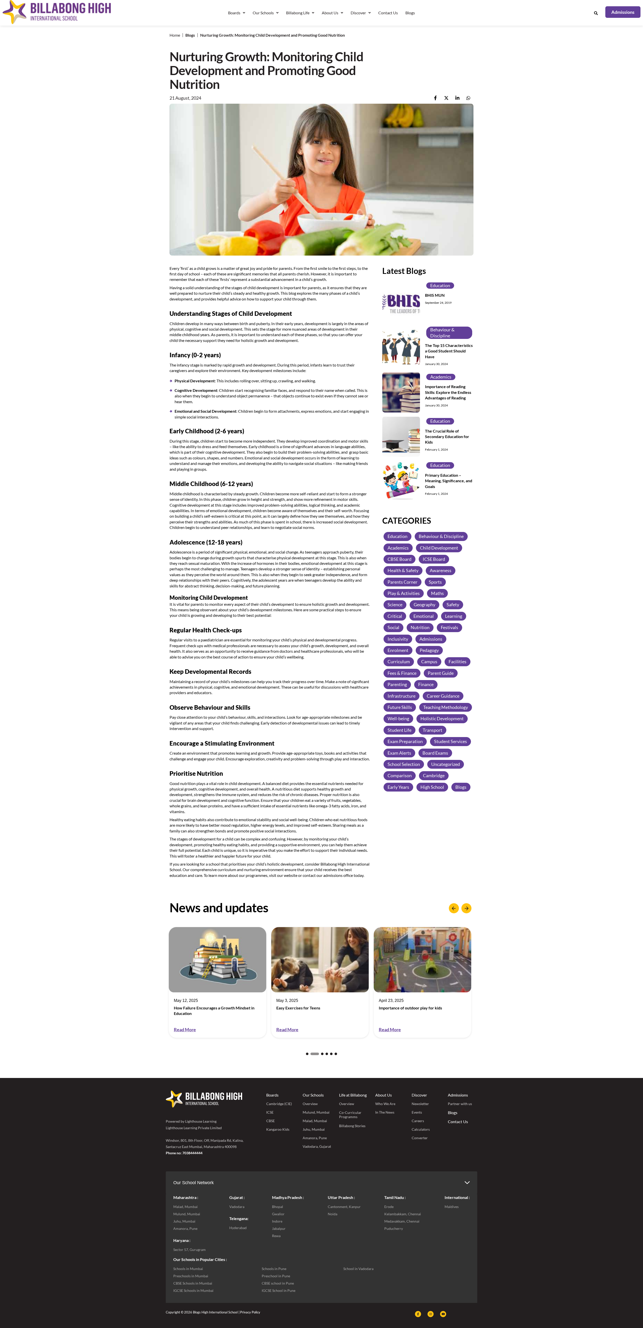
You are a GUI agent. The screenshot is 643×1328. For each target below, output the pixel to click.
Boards (272, 1095)
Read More (185, 1029)
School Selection (404, 764)
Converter (420, 1138)
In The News (384, 1112)
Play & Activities (404, 593)
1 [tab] (307, 1054)
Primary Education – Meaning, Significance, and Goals (448, 480)
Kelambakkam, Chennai (402, 1214)
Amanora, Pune (315, 1138)
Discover (419, 1095)
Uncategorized (445, 764)
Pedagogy (429, 650)
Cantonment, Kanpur (344, 1206)
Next (466, 908)
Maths (437, 593)
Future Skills (400, 707)
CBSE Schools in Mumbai (192, 1283)
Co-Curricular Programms (350, 1114)
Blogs (410, 12)
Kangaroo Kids (277, 1129)
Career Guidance (443, 695)
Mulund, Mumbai (316, 1112)
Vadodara (236, 1206)
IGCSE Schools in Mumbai (193, 1290)
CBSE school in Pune (278, 1283)
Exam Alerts (399, 752)
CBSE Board (399, 559)
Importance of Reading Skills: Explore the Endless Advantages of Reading (448, 392)
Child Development (439, 547)
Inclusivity (398, 638)
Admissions (430, 638)
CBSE (270, 1121)
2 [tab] (311, 1054)
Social (393, 627)
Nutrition (420, 627)
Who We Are (385, 1104)
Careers (418, 1121)
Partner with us (460, 1104)
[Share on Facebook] (435, 98)
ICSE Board (434, 559)
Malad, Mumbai (315, 1121)
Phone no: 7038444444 (184, 1153)
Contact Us (388, 12)
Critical (395, 616)
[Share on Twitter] (446, 98)
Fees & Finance (402, 673)
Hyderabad (238, 1228)
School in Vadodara (358, 1268)
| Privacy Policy (249, 1312)
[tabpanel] (217, 982)
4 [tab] (327, 1054)
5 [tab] (331, 1054)
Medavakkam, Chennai (401, 1221)
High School (432, 787)
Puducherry (393, 1228)
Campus (429, 661)
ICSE (270, 1112)
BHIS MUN (435, 295)
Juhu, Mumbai (314, 1129)
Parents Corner (402, 581)
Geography (424, 604)
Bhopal (277, 1206)
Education (440, 285)
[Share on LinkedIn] (457, 98)
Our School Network (193, 1182)
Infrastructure (401, 695)
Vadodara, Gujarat (317, 1146)
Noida (332, 1214)
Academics (440, 376)
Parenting (397, 684)
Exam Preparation (405, 741)
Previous (454, 908)
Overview (310, 1104)
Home (175, 35)
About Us (383, 1095)
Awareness (440, 570)
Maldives (452, 1206)
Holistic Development (442, 718)
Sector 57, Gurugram (189, 1249)
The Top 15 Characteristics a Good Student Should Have (449, 351)
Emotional (423, 616)
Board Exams (435, 752)
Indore (277, 1221)
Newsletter (420, 1104)
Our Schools (313, 1095)
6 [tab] (336, 1054)
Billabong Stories (352, 1126)
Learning (453, 616)
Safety (453, 604)
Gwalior (278, 1214)
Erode (389, 1206)
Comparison (400, 775)
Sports (435, 581)
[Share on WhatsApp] (468, 98)
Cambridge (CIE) (279, 1104)
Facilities (457, 661)
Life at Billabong (353, 1095)
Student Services (450, 741)
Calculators (421, 1129)
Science (395, 604)
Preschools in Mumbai (190, 1276)
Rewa (276, 1236)
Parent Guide (441, 673)
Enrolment (398, 650)
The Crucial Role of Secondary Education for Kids (447, 436)
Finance (426, 684)
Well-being (398, 718)
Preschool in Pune (276, 1276)
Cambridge (434, 775)
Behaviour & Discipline (442, 332)
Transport (432, 730)
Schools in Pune (274, 1268)
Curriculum (399, 661)
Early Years (398, 787)
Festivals (449, 627)
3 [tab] (319, 1054)
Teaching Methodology (445, 707)
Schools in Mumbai (188, 1268)
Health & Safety (403, 570)
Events (417, 1112)
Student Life (399, 730)
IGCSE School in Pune (278, 1290)
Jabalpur (279, 1228)
